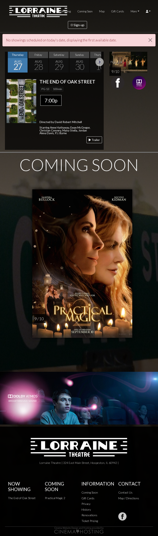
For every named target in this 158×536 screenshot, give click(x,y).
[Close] (150, 40)
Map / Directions (128, 498)
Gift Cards (117, 11)
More (134, 11)
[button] (148, 11)
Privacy (86, 504)
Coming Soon (85, 11)
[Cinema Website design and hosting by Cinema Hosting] (79, 530)
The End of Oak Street (22, 498)
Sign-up (78, 25)
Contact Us (125, 492)
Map (102, 11)
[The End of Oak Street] (21, 101)
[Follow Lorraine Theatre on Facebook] (122, 516)
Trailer (95, 140)
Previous (9, 62)
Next (99, 62)
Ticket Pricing (89, 521)
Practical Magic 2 (55, 498)
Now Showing (63, 11)
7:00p (51, 100)
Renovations (89, 515)
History (86, 509)
